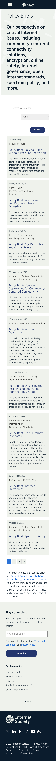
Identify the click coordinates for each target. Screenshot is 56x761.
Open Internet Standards (21, 380)
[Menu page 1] (25, 701)
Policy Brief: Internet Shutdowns (22, 488)
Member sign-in (13, 672)
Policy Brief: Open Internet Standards (26, 435)
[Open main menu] (10, 4)
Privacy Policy (28, 645)
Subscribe (21, 653)
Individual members (15, 677)
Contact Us (24, 750)
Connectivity (15, 188)
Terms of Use (12, 747)
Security (30, 238)
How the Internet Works (20, 420)
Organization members (17, 690)
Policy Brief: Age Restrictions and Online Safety (27, 246)
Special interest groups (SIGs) (20, 685)
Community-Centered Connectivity (26, 276)
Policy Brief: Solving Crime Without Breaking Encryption (27, 151)
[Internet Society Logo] (18, 719)
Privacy (28, 235)
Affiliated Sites (26, 754)
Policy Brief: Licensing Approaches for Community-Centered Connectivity (27, 288)
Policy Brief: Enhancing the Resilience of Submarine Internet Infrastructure (26, 389)
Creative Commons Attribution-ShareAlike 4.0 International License (26, 578)
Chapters (10, 681)
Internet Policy (16, 194)
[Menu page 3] (30, 701)
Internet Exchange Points (21, 191)
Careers (36, 750)
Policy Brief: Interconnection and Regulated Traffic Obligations (27, 203)
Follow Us (10, 754)
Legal (24, 747)
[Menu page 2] (28, 701)
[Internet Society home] (28, 5)
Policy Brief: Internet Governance (22, 331)
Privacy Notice (40, 744)
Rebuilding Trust (17, 144)
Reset (37, 130)
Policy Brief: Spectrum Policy (27, 536)
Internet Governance (19, 323)
